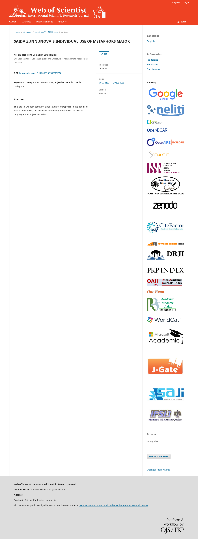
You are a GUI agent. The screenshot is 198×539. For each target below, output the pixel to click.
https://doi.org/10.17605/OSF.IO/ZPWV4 (40, 73)
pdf (105, 53)
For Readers (152, 59)
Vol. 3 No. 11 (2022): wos (46, 32)
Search (183, 21)
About (61, 21)
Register (176, 2)
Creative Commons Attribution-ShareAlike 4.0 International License (113, 505)
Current (13, 21)
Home (17, 32)
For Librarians (153, 69)
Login (186, 2)
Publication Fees (44, 21)
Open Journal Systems (158, 469)
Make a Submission (158, 456)
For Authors (152, 64)
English (151, 41)
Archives (26, 21)
